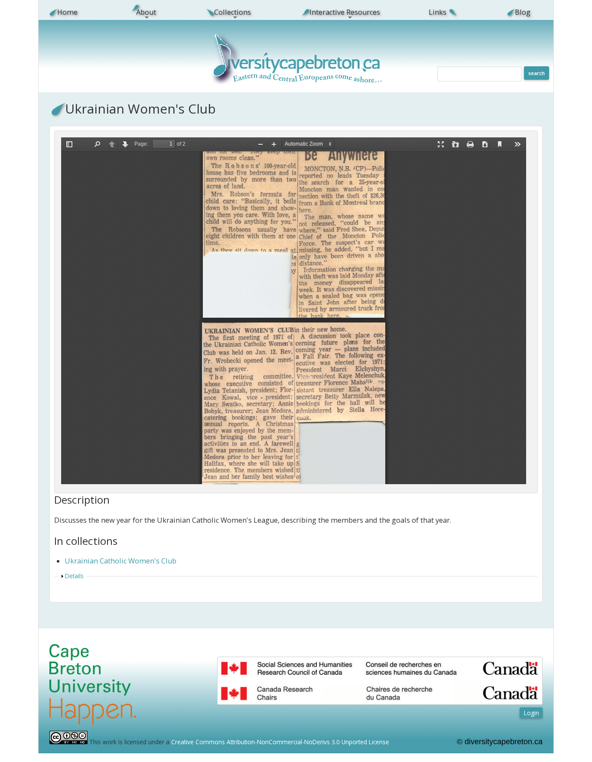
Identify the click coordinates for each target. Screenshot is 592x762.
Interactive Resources (339, 12)
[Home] (297, 82)
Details (74, 576)
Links (437, 12)
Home (67, 12)
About (141, 12)
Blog (522, 12)
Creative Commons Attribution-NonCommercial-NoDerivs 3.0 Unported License (280, 742)
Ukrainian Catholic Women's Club (120, 561)
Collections (228, 12)
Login (531, 713)
